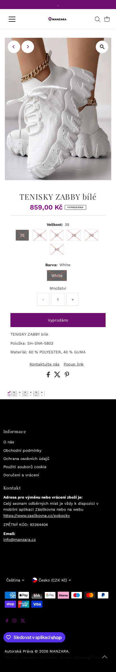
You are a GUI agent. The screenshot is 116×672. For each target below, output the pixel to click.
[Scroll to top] (104, 660)
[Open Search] (97, 19)
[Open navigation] (17, 19)
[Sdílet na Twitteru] (58, 376)
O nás (8, 442)
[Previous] (14, 46)
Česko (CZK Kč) (53, 580)
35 (22, 235)
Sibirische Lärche (55, 657)
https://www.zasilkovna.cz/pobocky (36, 515)
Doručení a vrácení (21, 475)
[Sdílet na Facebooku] (49, 376)
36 (39, 235)
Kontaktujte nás (44, 364)
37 (57, 235)
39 (91, 235)
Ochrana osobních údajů (26, 458)
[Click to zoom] (102, 47)
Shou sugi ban (86, 657)
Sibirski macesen (21, 657)
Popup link (74, 364)
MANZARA (59, 651)
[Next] (27, 46)
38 (74, 235)
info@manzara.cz (19, 539)
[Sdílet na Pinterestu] (67, 376)
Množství (58, 288)
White (57, 275)
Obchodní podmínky (22, 450)
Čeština (13, 580)
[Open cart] (107, 19)
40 (56, 249)
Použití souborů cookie (24, 466)
